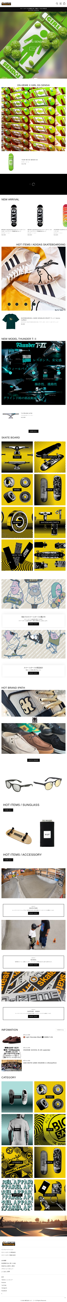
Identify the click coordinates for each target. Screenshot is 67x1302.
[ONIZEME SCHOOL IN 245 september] (11, 1052)
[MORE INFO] (33, 893)
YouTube (3, 1285)
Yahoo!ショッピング (6, 1279)
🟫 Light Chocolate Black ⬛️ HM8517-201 (38, 1037)
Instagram (4, 1288)
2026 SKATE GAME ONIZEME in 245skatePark (40, 1063)
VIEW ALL (33, 431)
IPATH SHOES (33, 760)
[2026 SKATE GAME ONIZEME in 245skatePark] (11, 1065)
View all (60, 1029)
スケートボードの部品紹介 (8, 1252)
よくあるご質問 (5, 1271)
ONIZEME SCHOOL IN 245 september (36, 1050)
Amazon (3, 1282)
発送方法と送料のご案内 (8, 1266)
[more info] (33, 603)
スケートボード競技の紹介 (8, 1255)
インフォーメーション (7, 1249)
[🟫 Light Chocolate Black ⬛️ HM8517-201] (11, 1039)
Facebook (4, 1290)
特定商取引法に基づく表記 (8, 1263)
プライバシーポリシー (7, 1268)
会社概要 (3, 1260)
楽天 (2, 1277)
